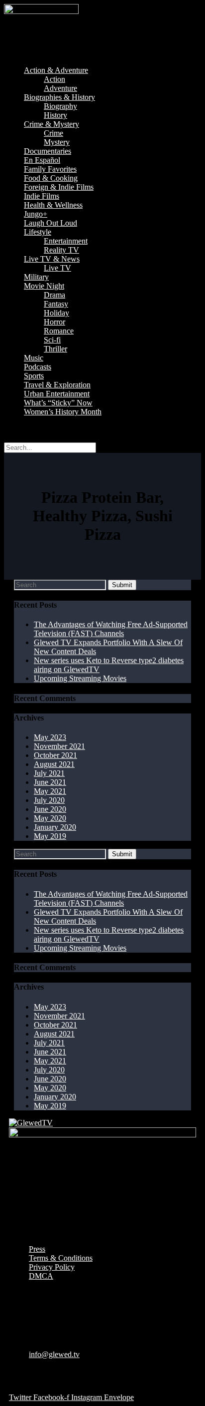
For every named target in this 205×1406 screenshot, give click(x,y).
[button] (102, 53)
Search (14, 428)
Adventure (60, 88)
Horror (54, 322)
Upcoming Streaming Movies (80, 678)
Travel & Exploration (57, 384)
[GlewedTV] (31, 1122)
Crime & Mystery (51, 124)
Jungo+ (35, 214)
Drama (54, 295)
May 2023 (50, 737)
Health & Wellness (53, 205)
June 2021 (50, 782)
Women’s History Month (63, 411)
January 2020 (55, 827)
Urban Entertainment (57, 393)
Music (33, 357)
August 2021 (54, 764)
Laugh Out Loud (50, 223)
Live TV (57, 268)
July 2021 (49, 773)
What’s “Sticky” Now (58, 402)
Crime (53, 133)
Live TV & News (52, 259)
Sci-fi (52, 340)
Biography (60, 106)
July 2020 (49, 800)
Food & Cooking (51, 178)
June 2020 (50, 809)
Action (54, 79)
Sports (34, 375)
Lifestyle (37, 232)
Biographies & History (59, 97)
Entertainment (66, 241)
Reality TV (61, 250)
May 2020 (50, 818)
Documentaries (47, 151)
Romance (59, 331)
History (55, 115)
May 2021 (50, 791)
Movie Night (44, 286)
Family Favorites (50, 169)
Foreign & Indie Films (59, 187)
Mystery (57, 142)
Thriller (55, 349)
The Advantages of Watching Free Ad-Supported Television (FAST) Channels (111, 629)
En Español (42, 160)
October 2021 (55, 755)
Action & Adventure (56, 70)
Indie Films (41, 196)
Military (36, 277)
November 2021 (59, 746)
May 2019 (50, 836)
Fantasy (56, 304)
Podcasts (37, 366)
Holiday (56, 313)
